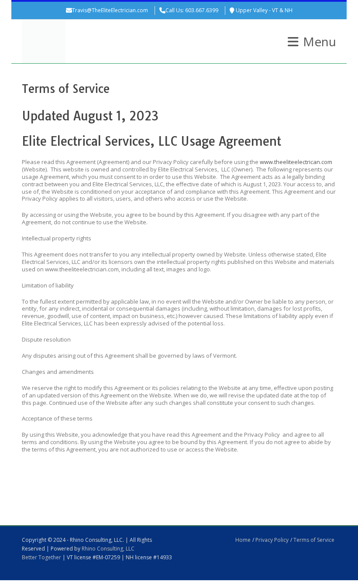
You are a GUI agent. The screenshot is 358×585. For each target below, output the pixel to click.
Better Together (41, 557)
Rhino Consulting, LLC (108, 548)
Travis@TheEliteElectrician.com (110, 10)
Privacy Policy (272, 540)
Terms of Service (313, 540)
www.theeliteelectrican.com (295, 162)
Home (243, 540)
